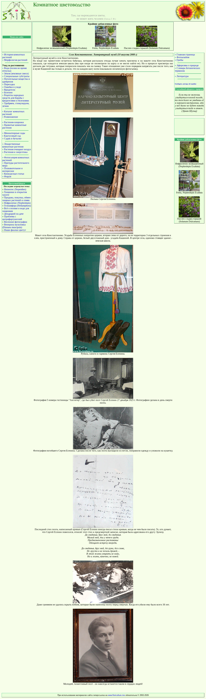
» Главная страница (185, 54)
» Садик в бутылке (11, 138)
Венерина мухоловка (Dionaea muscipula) (14, 226)
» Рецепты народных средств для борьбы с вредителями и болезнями (15, 98)
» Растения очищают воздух (16, 149)
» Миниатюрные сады (13, 133)
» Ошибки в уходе (11, 87)
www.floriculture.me (116, 695)
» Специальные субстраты (15, 76)
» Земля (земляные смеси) (15, 73)
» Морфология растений (14, 60)
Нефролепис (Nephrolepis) (17, 203)
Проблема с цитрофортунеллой (12, 217)
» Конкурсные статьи (13, 173)
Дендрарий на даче (14, 213)
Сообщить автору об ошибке (185, 84)
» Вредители (8, 89)
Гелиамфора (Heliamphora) (17, 205)
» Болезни (7, 92)
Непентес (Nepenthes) (15, 189)
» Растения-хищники (13, 122)
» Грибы (179, 60)
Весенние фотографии (15, 222)
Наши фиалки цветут (15, 230)
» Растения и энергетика (14, 152)
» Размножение (10, 117)
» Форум (6, 176)
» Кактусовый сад (11, 136)
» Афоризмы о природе (187, 65)
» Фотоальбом (182, 57)
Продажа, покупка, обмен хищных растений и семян (16, 198)
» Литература (182, 76)
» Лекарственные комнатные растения (12, 145)
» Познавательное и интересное (12, 169)
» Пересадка (8, 84)
